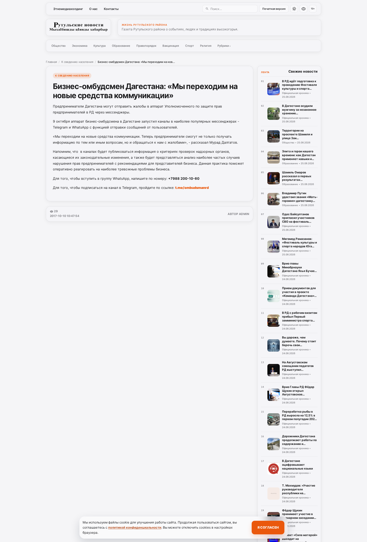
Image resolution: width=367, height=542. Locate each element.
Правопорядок (146, 45)
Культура (99, 45)
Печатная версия (273, 8)
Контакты (111, 9)
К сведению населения (77, 62)
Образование (121, 45)
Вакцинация (170, 45)
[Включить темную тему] (294, 9)
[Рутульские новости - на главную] (78, 27)
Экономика (79, 45)
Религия (205, 45)
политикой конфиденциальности (134, 527)
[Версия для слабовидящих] (303, 9)
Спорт (189, 45)
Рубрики (224, 45)
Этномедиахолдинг (68, 9)
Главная (51, 62)
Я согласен (268, 527)
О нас (93, 9)
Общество (58, 45)
